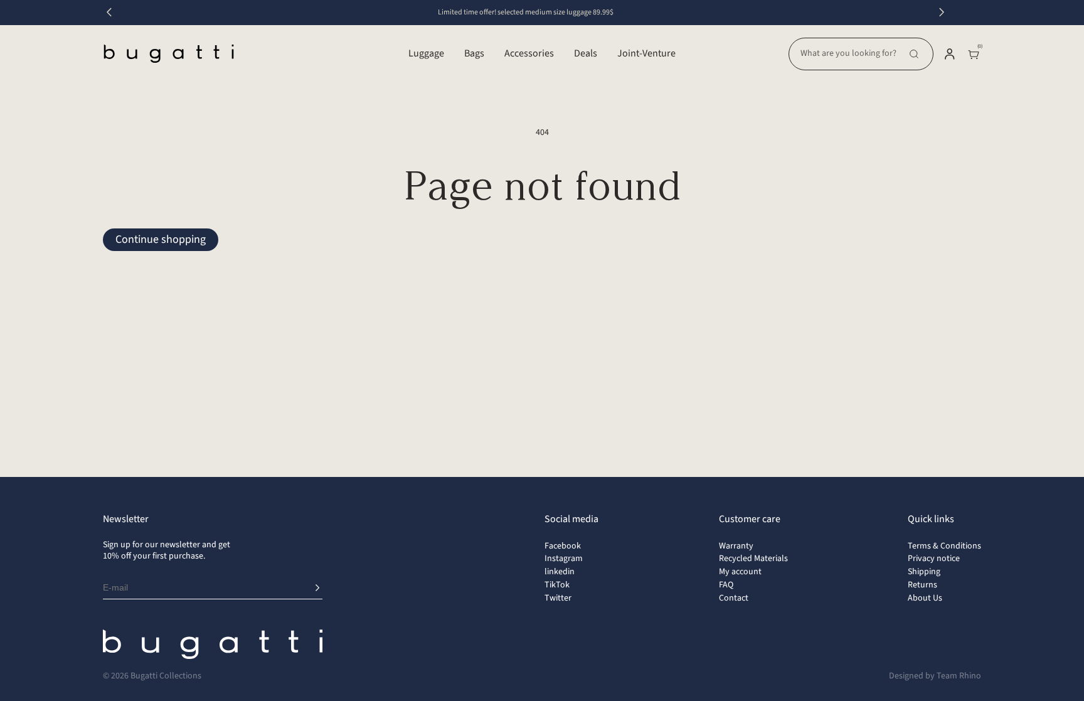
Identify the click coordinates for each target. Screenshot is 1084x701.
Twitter (558, 598)
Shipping (924, 571)
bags (474, 53)
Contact (733, 598)
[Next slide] (941, 12)
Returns (922, 585)
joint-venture (646, 53)
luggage (426, 53)
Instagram (564, 558)
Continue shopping (160, 239)
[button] (861, 54)
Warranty (736, 546)
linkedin (560, 571)
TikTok (557, 585)
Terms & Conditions (944, 546)
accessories (529, 53)
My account (740, 571)
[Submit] (317, 588)
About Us (925, 598)
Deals (585, 53)
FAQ (726, 585)
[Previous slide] (109, 12)
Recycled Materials (753, 558)
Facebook (563, 546)
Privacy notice (934, 558)
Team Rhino (959, 676)
